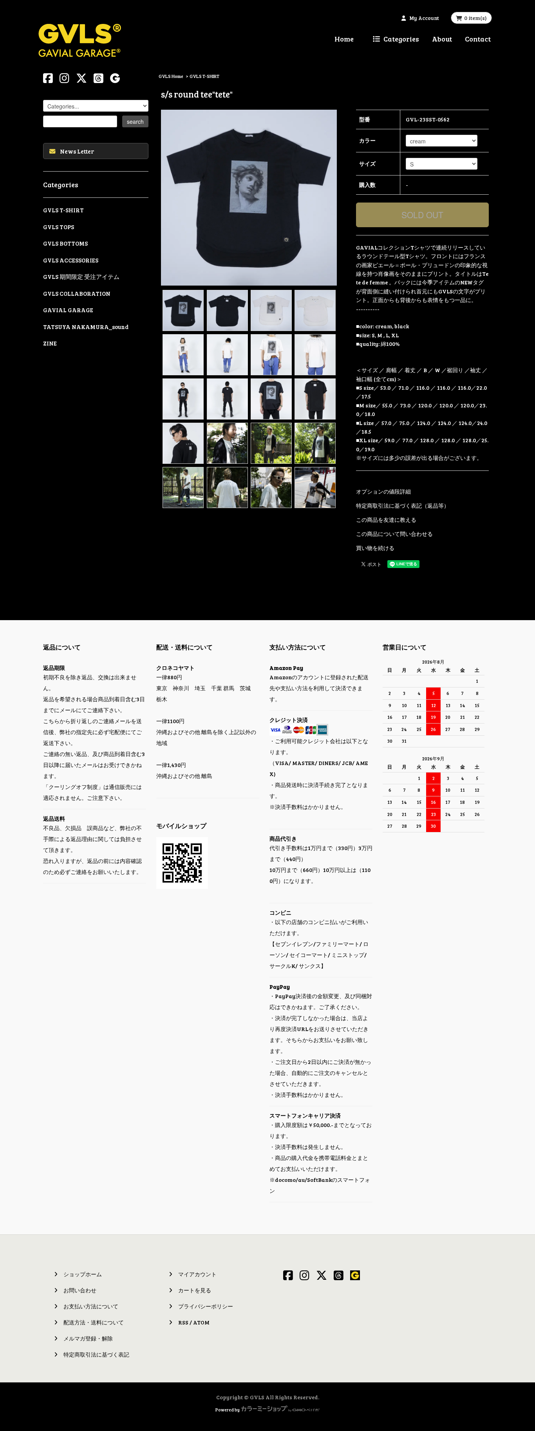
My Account (424, 18)
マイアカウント (197, 1274)
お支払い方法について (90, 1306)
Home (344, 38)
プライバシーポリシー (205, 1306)
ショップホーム (82, 1274)
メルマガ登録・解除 (88, 1338)
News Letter (77, 151)
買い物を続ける (375, 548)
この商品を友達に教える (386, 519)
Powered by (227, 1410)
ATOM (201, 1322)
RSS (183, 1322)
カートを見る (194, 1290)
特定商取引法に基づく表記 (96, 1354)
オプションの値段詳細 (383, 491)
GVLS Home (171, 76)
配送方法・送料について (93, 1322)
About (442, 38)
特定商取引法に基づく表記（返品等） (402, 505)
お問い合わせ (79, 1290)
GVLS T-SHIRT (204, 76)
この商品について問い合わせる (394, 533)
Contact (478, 38)
